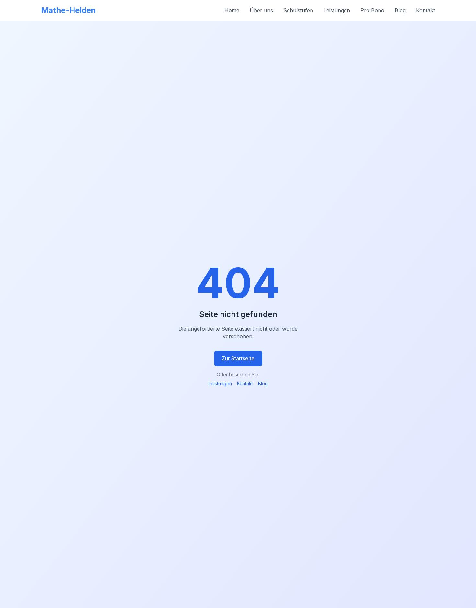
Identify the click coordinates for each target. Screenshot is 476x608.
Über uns (261, 10)
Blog (400, 10)
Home (231, 10)
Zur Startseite (238, 358)
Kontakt (425, 10)
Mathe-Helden (68, 10)
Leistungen (336, 10)
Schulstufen (298, 10)
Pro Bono (372, 10)
